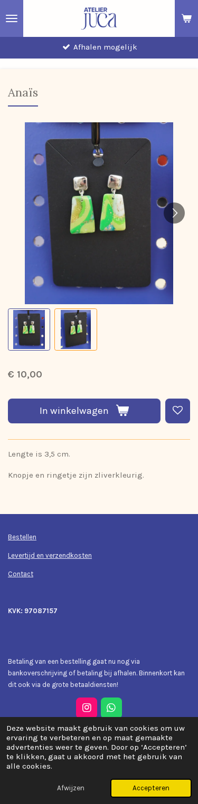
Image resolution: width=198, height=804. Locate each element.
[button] (29, 329)
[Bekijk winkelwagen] (186, 18)
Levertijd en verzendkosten (50, 555)
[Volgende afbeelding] (174, 213)
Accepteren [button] (151, 788)
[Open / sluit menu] (11, 18)
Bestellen (22, 537)
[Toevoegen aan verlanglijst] (177, 411)
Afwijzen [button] (70, 788)
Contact (20, 574)
